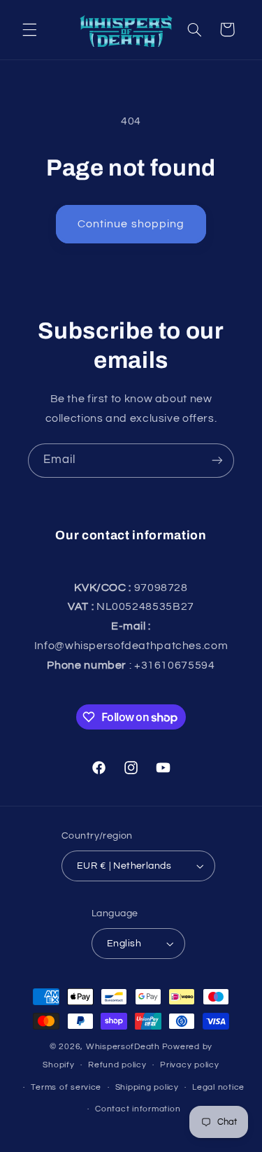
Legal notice (218, 1087)
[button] (29, 29)
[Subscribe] (217, 460)
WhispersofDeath (123, 1047)
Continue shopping (131, 223)
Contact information (137, 1109)
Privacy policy (189, 1065)
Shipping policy (147, 1087)
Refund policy (117, 1065)
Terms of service (66, 1087)
